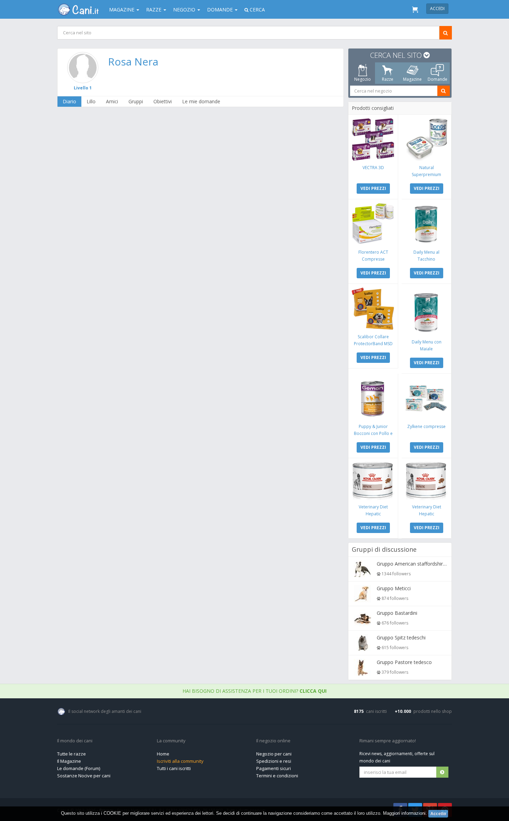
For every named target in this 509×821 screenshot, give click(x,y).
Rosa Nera (133, 61)
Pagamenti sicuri (273, 768)
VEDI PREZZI (373, 188)
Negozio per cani (274, 754)
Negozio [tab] (362, 79)
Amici (112, 101)
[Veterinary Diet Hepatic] (373, 481)
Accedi (437, 8)
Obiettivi (162, 101)
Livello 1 (83, 88)
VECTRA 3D (373, 168)
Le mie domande (201, 101)
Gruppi (135, 101)
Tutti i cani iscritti (174, 768)
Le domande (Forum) (78, 768)
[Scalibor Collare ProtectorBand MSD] (373, 308)
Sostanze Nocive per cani (83, 775)
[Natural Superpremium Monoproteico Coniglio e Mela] (426, 139)
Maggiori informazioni (404, 813)
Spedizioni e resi (273, 761)
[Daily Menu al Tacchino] (426, 224)
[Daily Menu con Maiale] (426, 311)
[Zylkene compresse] (426, 398)
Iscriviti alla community (180, 761)
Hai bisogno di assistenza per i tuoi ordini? (254, 691)
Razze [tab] (387, 79)
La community (171, 741)
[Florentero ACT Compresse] (373, 224)
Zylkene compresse (426, 426)
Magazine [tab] (412, 79)
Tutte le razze (71, 754)
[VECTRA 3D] (373, 139)
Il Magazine (69, 761)
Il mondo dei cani (74, 741)
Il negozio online (273, 741)
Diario (69, 101)
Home (163, 754)
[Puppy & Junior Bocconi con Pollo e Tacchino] (373, 398)
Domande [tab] (437, 79)
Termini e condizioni (277, 775)
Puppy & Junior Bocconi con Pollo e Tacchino (373, 433)
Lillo (91, 101)
